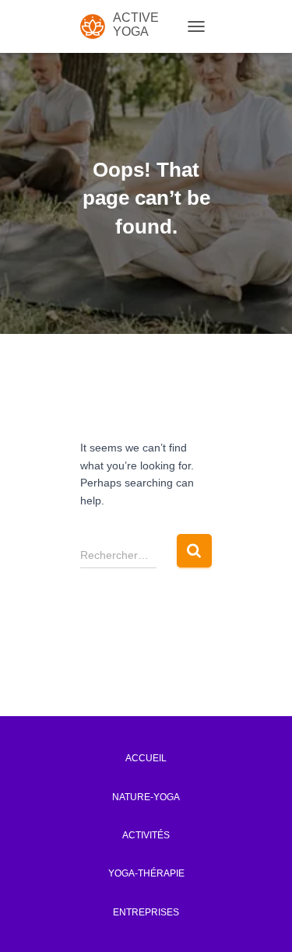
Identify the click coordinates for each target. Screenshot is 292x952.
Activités (146, 835)
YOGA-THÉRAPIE (146, 873)
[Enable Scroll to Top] (257, 920)
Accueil (146, 758)
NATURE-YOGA (146, 797)
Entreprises (146, 912)
